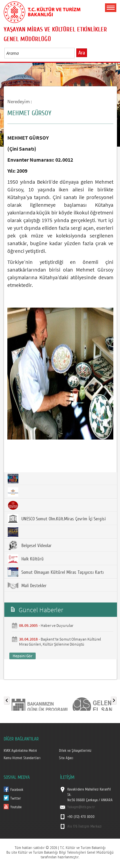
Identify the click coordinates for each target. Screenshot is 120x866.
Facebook (16, 790)
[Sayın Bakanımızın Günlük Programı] (39, 699)
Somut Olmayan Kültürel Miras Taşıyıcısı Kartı (62, 572)
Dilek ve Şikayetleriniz (75, 751)
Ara (81, 53)
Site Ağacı (66, 758)
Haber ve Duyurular (57, 625)
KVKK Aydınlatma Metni (20, 751)
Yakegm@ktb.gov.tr (81, 807)
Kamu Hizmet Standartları (22, 758)
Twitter (15, 799)
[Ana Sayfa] (42, 11)
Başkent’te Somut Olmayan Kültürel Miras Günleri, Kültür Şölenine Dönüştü (60, 642)
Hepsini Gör (22, 655)
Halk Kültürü (32, 559)
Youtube (16, 807)
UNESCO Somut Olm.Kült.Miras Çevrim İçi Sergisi (63, 519)
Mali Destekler (33, 585)
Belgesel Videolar (36, 545)
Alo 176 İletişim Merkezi (84, 827)
